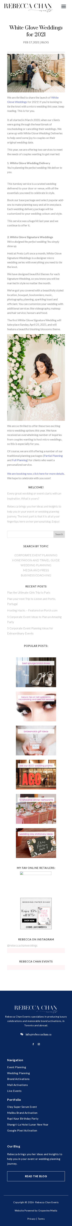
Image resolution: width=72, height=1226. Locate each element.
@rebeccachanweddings (22, 945)
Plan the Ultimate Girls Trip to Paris (28, 592)
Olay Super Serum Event (22, 1106)
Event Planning (16, 1067)
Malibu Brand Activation (22, 1112)
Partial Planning (53, 455)
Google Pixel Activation (22, 1130)
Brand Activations (18, 1078)
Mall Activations (17, 1084)
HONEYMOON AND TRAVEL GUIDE (36, 560)
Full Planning (19, 460)
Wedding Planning (18, 1073)
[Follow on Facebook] (33, 1044)
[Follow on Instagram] (39, 1044)
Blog (45, 42)
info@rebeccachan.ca (38, 1034)
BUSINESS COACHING (36, 575)
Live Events (14, 1090)
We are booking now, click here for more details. (36, 473)
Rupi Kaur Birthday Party (22, 1118)
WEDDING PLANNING (36, 565)
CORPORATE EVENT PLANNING (36, 555)
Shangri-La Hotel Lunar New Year (28, 1124)
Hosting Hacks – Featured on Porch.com (32, 610)
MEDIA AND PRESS (36, 570)
